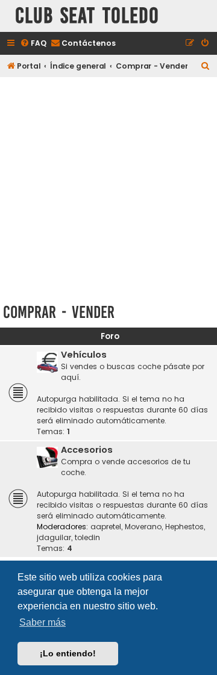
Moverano (143, 526)
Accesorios (87, 450)
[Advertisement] (108, 187)
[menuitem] (33, 44)
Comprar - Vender (59, 312)
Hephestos (184, 526)
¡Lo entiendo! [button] (68, 653)
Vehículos (84, 355)
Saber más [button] (42, 622)
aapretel (105, 526)
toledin (87, 537)
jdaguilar (54, 537)
